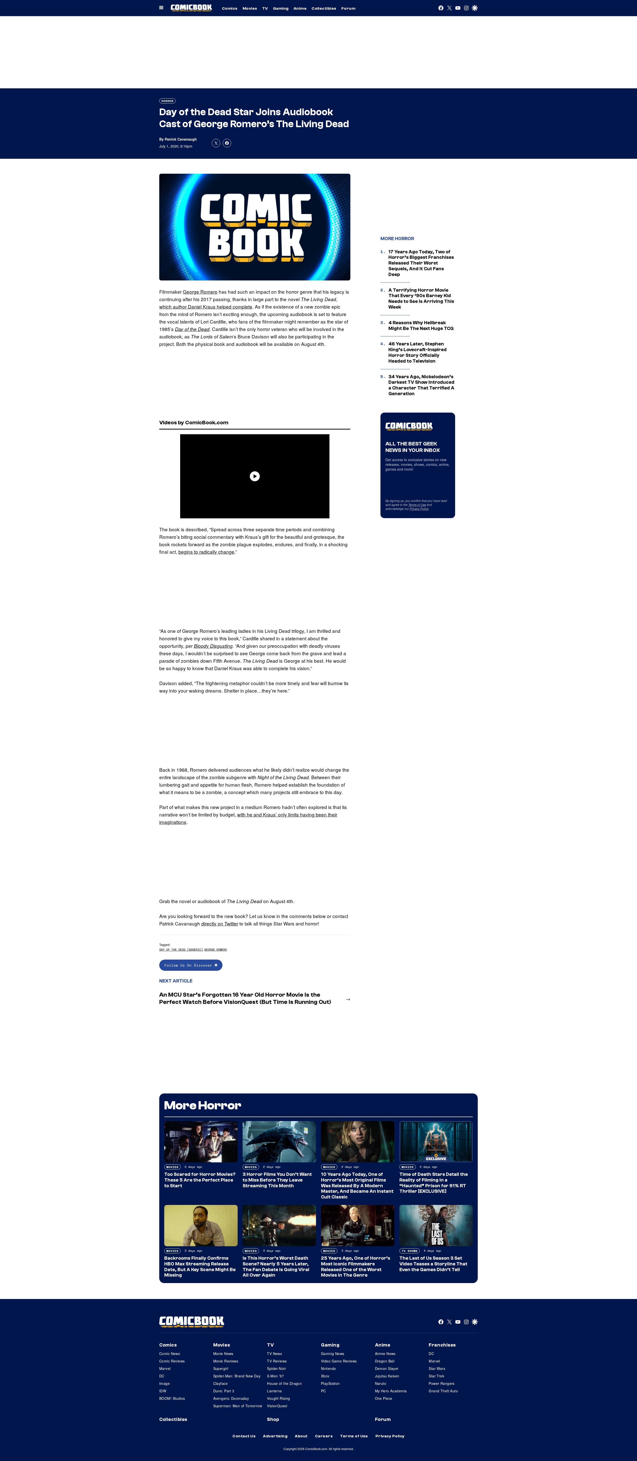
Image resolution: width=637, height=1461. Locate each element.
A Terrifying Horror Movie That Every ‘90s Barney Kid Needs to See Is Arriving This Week (421, 298)
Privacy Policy (419, 508)
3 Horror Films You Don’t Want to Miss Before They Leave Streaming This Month (277, 1180)
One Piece (383, 1398)
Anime (300, 8)
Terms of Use (417, 504)
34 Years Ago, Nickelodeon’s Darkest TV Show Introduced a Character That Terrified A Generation (421, 385)
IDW (162, 1390)
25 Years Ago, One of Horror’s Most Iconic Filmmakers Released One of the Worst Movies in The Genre (355, 1266)
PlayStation (330, 1383)
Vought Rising (278, 1398)
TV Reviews (277, 1360)
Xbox (325, 1375)
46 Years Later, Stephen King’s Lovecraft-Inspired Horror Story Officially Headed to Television (417, 352)
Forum (348, 8)
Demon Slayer (387, 1368)
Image (164, 1383)
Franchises (442, 1345)
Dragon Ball (385, 1360)
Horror (167, 101)
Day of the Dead (192, 329)
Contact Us (244, 1436)
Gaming (281, 8)
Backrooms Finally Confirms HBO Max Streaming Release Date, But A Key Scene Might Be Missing (200, 1266)
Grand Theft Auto (443, 1390)
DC (161, 1375)
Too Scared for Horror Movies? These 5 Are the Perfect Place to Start (199, 1180)
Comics (230, 8)
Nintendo (328, 1368)
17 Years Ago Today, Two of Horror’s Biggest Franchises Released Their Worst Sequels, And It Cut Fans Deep (421, 263)
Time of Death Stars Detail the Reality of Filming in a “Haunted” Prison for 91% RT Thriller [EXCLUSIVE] (433, 1183)
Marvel (165, 1368)
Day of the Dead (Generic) (181, 949)
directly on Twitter (219, 923)
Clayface (220, 1383)
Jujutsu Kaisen (387, 1375)
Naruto (380, 1383)
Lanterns (274, 1390)
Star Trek (436, 1375)
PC (323, 1390)
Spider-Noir (276, 1368)
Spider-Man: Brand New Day (237, 1375)
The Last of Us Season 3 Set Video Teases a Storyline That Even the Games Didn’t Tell (433, 1263)
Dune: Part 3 (223, 1390)
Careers (324, 1436)
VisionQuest (277, 1405)
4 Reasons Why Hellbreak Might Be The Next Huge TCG (421, 325)
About (301, 1436)
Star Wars (437, 1368)
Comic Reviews (172, 1360)
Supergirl (220, 1368)
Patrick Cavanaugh (181, 139)
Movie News (223, 1353)
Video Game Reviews (339, 1360)
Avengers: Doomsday (231, 1398)
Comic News (169, 1353)
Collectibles (324, 8)
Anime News (385, 1353)
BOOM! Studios (172, 1398)
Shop (273, 1419)
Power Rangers (441, 1383)
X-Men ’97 (275, 1375)
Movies (250, 8)
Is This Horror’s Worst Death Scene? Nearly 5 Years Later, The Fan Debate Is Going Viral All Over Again (276, 1266)
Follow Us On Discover (189, 965)
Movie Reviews (225, 1360)
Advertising (275, 1436)
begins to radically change (206, 551)
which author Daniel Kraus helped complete (205, 306)
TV (265, 8)
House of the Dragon (284, 1383)
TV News (274, 1353)
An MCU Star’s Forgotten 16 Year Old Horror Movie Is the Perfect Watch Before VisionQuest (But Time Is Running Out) (245, 998)
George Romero (200, 291)
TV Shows (410, 1251)
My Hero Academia (391, 1390)
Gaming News (332, 1353)
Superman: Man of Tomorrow (237, 1405)
